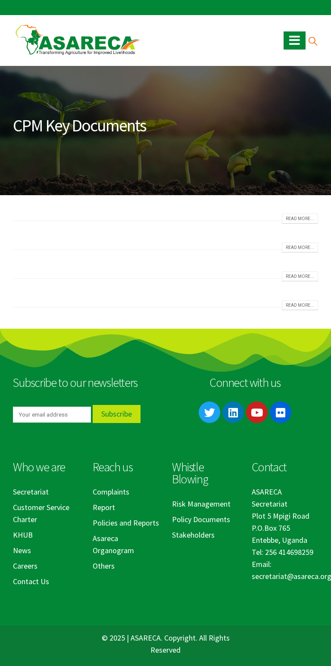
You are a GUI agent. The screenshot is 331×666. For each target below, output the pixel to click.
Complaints (111, 492)
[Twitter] (209, 412)
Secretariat (31, 492)
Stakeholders (193, 535)
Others (104, 566)
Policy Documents (201, 519)
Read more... (300, 218)
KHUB (23, 535)
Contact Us (31, 581)
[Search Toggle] (312, 40)
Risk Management (201, 504)
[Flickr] (280, 412)
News (22, 550)
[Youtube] (257, 412)
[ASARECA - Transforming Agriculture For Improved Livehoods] (77, 40)
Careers (25, 566)
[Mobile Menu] (295, 40)
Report (104, 507)
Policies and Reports (126, 523)
